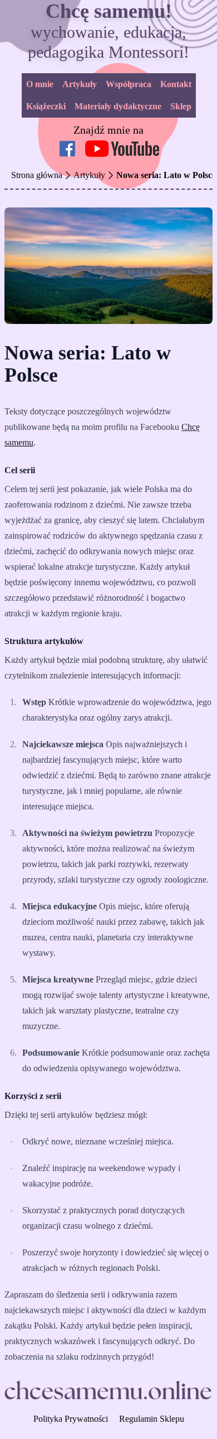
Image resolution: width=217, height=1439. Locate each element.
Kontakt (175, 84)
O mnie (39, 84)
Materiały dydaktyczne (118, 106)
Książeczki (46, 106)
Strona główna (36, 175)
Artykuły (79, 84)
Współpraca (128, 84)
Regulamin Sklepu (151, 1418)
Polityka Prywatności (70, 1418)
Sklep (180, 106)
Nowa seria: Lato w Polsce (166, 175)
